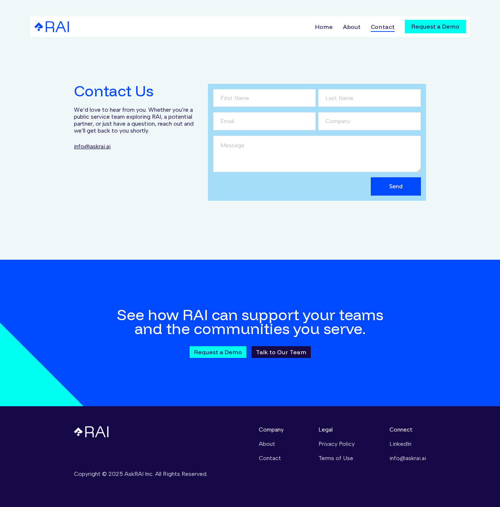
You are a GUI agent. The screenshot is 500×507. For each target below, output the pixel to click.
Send (396, 186)
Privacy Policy (336, 443)
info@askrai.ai (92, 146)
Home (324, 26)
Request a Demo (435, 26)
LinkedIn (400, 443)
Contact (383, 26)
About (352, 26)
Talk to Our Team (281, 352)
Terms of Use (335, 458)
